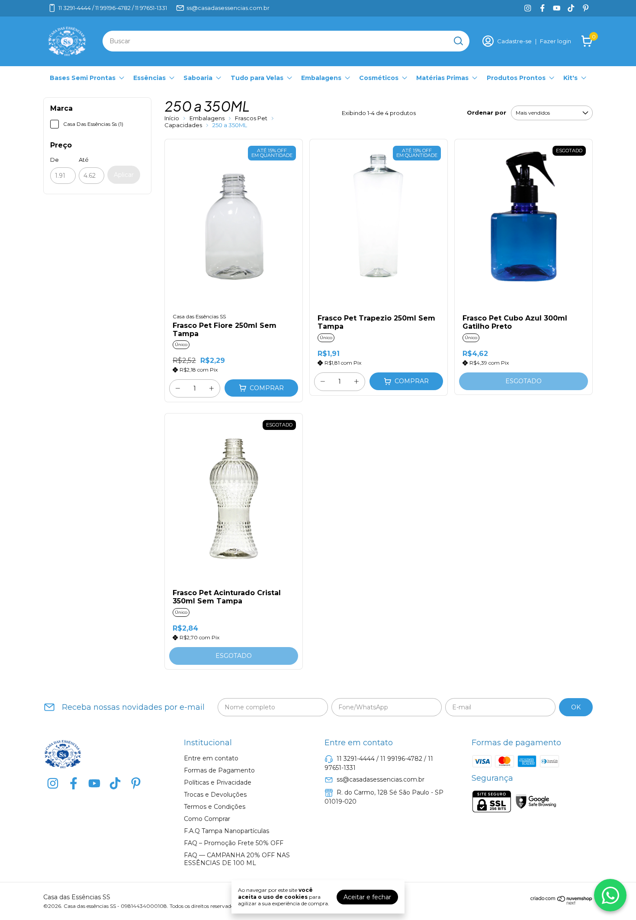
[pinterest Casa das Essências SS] (585, 8)
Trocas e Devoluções (215, 794)
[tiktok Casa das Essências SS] (571, 8)
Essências (149, 78)
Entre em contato (211, 758)
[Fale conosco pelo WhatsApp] (610, 895)
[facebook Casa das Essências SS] (542, 8)
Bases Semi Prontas (83, 78)
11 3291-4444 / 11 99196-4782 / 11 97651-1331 (112, 7)
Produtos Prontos (516, 78)
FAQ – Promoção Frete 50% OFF (233, 843)
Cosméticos (378, 78)
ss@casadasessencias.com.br (228, 7)
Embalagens (321, 78)
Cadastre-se (514, 41)
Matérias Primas (442, 78)
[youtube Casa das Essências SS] (556, 8)
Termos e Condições (214, 807)
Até (84, 159)
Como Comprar (207, 819)
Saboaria (197, 78)
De (54, 159)
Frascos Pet (252, 118)
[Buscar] (457, 40)
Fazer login (555, 41)
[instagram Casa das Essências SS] (527, 8)
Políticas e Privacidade (217, 782)
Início (171, 118)
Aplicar (124, 175)
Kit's (570, 78)
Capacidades (183, 125)
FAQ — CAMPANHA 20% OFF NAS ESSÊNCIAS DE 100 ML (237, 859)
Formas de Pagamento (219, 770)
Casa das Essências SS (199, 316)
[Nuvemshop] (561, 903)
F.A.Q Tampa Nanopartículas (226, 831)
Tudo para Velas (257, 78)
